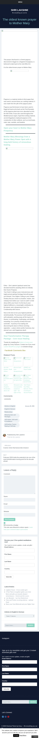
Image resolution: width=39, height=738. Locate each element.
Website (6, 511)
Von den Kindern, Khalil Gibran (8, 369)
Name (6, 496)
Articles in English (10, 406)
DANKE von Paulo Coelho (27, 368)
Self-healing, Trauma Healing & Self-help (10, 425)
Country (7, 568)
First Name (7, 554)
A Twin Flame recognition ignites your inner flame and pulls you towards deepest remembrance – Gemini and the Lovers (18, 594)
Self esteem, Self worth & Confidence (11, 420)
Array (20, 726)
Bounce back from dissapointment (18, 369)
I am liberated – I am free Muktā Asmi (17, 598)
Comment (7, 474)
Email (5, 504)
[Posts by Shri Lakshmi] (4, 435)
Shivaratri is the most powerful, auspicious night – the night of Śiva (18, 388)
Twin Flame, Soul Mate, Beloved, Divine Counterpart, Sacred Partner (28, 388)
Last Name (7, 561)
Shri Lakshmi (19, 10)
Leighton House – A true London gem (17, 590)
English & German (10, 409)
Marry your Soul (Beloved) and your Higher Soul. (20, 604)
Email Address (9, 547)
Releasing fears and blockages (10, 415)
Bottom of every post (25, 342)
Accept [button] (16, 735)
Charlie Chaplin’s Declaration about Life (7, 387)
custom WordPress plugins (12, 346)
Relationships (8, 412)
